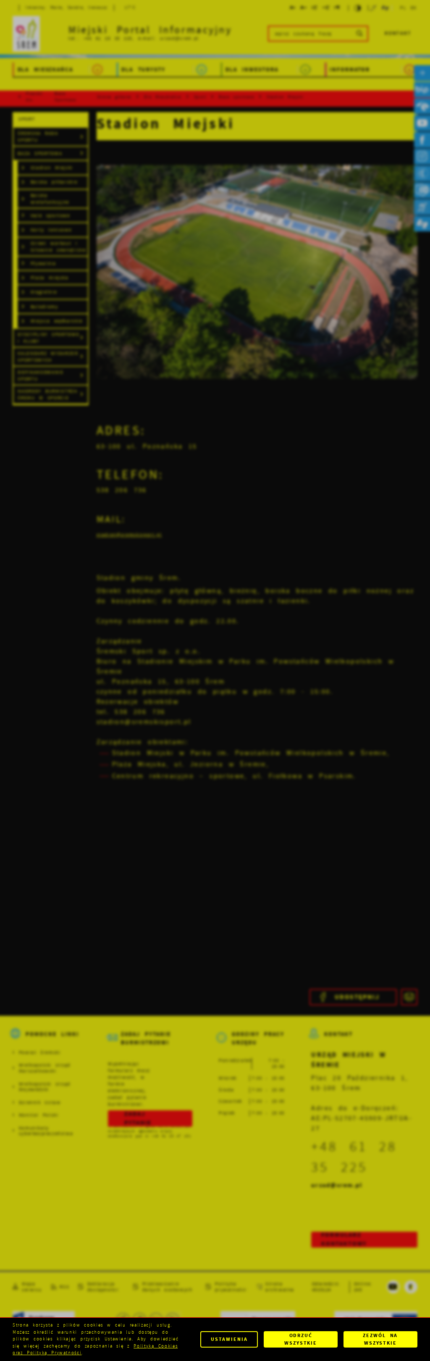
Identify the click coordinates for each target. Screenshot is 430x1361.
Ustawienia (229, 1339)
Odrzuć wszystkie (300, 1339)
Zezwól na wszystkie (380, 1339)
